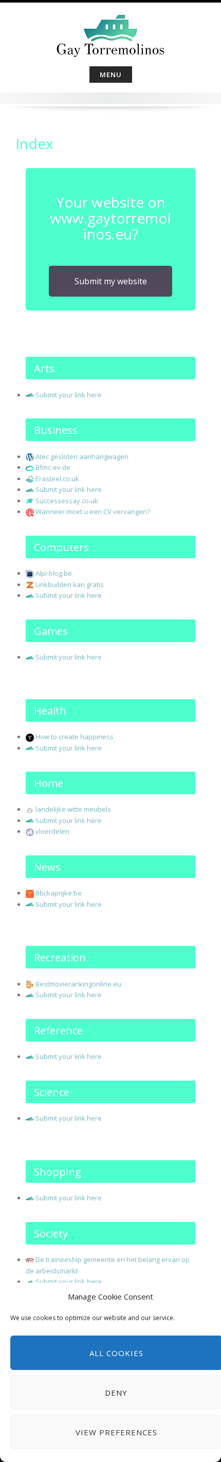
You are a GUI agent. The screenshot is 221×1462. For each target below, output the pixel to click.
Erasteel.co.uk (57, 478)
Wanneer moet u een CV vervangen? (92, 511)
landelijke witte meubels (73, 809)
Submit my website (111, 281)
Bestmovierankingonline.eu (78, 984)
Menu (111, 74)
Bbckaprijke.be (58, 893)
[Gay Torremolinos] (110, 32)
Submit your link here (68, 394)
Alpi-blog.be (53, 573)
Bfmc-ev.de (52, 467)
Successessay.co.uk (66, 500)
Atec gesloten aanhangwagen (81, 456)
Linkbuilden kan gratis (69, 584)
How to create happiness (74, 736)
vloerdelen (52, 831)
